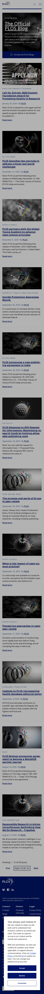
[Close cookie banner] (35, 922)
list (22, 956)
